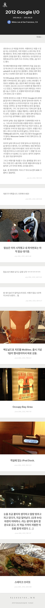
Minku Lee (16, 22)
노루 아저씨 (13, 166)
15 (34, 598)
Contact (30, 603)
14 (31, 598)
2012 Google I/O (22, 12)
